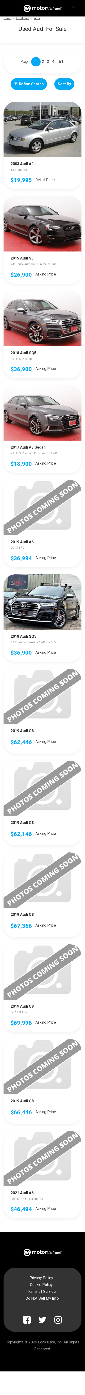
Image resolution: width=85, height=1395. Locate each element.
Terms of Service (41, 1291)
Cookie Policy (41, 1284)
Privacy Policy (41, 1278)
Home (7, 18)
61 (61, 61)
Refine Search (31, 84)
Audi (37, 18)
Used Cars (22, 18)
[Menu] (73, 7)
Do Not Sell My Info (42, 1298)
